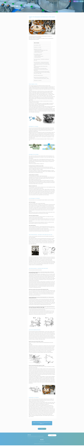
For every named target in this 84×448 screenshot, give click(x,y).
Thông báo (59, 1)
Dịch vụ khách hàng (54, 1)
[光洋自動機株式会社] (5, 1)
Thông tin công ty (66, 1)
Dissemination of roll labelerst (37, 80)
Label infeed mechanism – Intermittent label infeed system (41, 62)
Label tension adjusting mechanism (38, 75)
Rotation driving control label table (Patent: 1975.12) (40, 77)
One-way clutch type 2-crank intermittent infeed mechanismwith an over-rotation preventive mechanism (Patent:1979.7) (41, 69)
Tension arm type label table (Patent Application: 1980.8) (41, 78)
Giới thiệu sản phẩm (48, 1)
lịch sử (62, 1)
